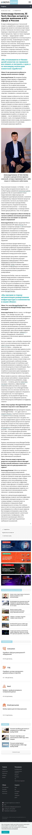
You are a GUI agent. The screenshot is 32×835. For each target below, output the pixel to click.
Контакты (4, 793)
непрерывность (5, 262)
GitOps (13, 264)
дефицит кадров (19, 285)
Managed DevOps (10, 291)
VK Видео (17, 791)
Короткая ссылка (7, 535)
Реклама (4, 789)
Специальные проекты (18, 772)
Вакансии (4, 791)
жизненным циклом (24, 191)
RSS (5, 804)
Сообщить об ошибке (9, 808)
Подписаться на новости (8, 532)
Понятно (5, 832)
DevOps (21, 74)
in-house (6, 345)
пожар (25, 380)
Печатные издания (19, 781)
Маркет (17, 774)
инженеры (19, 353)
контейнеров (14, 245)
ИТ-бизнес (14, 2)
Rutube (16, 793)
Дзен (16, 797)
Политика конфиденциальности (12, 806)
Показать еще (16, 752)
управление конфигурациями (9, 260)
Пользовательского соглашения (9, 828)
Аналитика (5, 771)
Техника (17, 776)
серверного (23, 332)
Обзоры (4, 775)
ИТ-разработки (5, 427)
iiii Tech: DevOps (23, 175)
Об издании (5, 787)
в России (21, 225)
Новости (4, 769)
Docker (26, 245)
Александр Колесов (10, 175)
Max (16, 787)
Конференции (18, 769)
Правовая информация (10, 811)
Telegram (17, 795)
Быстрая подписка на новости (12, 802)
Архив (3, 777)
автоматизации (10, 472)
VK (15, 789)
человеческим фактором (15, 492)
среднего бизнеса (6, 414)
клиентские (11, 124)
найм (2, 345)
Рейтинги (4, 773)
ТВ (15, 779)
